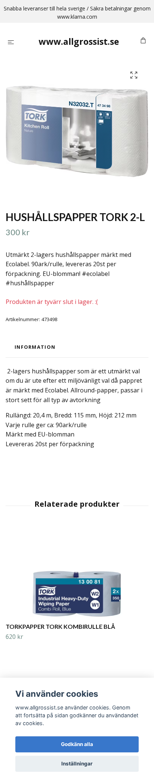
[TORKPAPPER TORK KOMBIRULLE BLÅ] (77, 573)
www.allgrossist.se (78, 41)
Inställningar (77, 764)
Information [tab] (35, 347)
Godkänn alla (77, 744)
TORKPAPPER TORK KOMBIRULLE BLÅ (60, 626)
